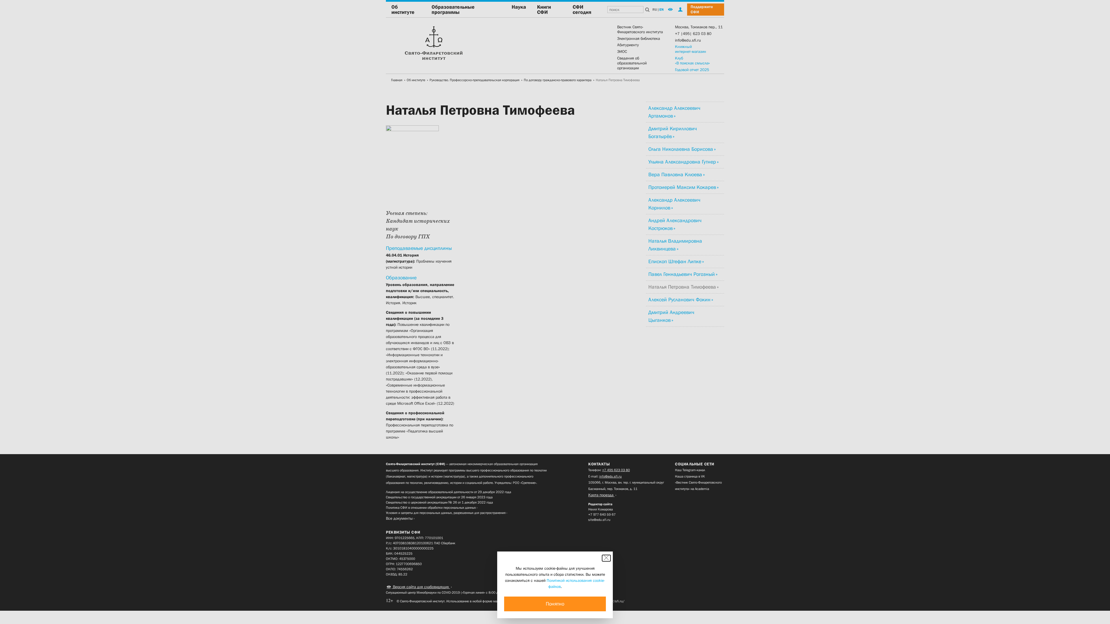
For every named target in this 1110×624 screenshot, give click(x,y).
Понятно (555, 604)
